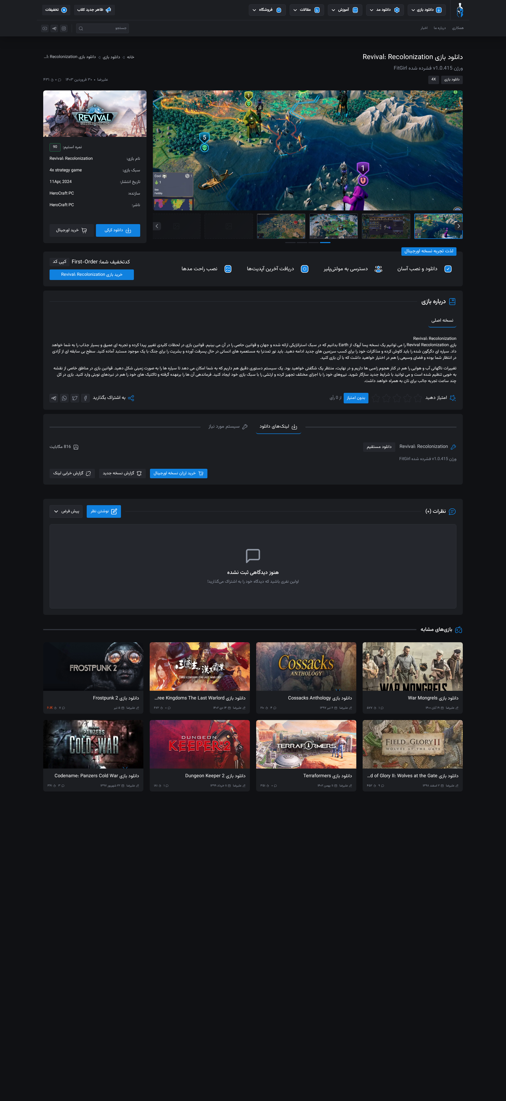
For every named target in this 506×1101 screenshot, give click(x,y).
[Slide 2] (386, 226)
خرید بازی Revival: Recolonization (92, 274)
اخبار (424, 28)
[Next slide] (459, 226)
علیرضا (102, 80)
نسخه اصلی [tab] (442, 320)
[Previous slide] (157, 226)
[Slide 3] (333, 226)
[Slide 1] (438, 226)
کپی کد (59, 261)
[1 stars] (418, 398)
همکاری (458, 28)
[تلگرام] (54, 28)
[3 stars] (397, 398)
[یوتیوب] (44, 28)
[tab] (228, 427)
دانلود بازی (452, 80)
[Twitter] (75, 398)
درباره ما (440, 28)
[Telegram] (54, 398)
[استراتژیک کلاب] (460, 10)
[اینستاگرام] (63, 28)
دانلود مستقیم (379, 447)
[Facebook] (85, 398)
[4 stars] (386, 398)
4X (433, 80)
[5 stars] (376, 398)
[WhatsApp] (64, 398)
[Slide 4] (281, 226)
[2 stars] (407, 398)
